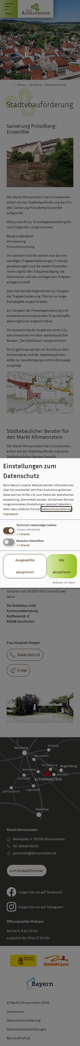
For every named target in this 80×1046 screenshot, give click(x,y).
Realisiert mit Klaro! (64, 582)
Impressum (10, 514)
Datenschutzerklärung (56, 509)
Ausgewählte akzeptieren (25, 566)
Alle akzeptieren (62, 566)
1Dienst (23, 534)
